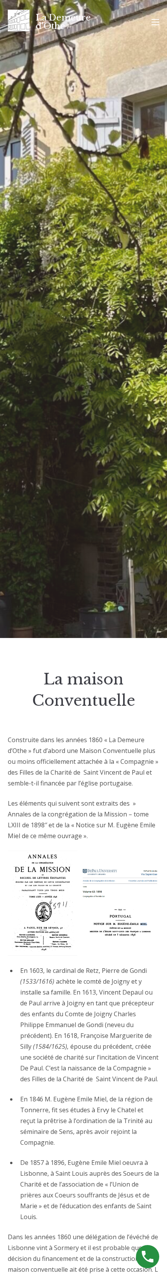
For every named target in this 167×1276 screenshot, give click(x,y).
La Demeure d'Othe (63, 21)
